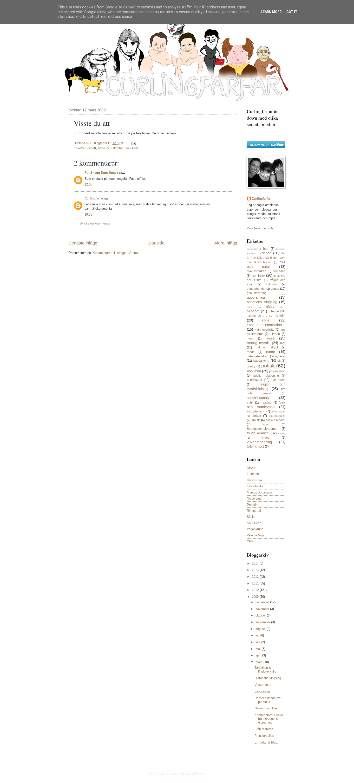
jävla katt (267, 316)
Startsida (155, 243)
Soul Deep (254, 523)
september (263, 622)
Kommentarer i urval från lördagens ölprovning (269, 718)
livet (250, 338)
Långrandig (262, 691)
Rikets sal (254, 511)
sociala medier (275, 420)
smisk (255, 420)
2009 (256, 596)
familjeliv (258, 275)
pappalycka (261, 360)
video (265, 437)
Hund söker (255, 480)
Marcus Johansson (260, 492)
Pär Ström (278, 380)
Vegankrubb (255, 529)
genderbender (256, 288)
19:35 (88, 214)
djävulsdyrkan (256, 271)
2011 (256, 583)
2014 (256, 563)
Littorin (275, 334)
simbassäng (278, 411)
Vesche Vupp (256, 535)
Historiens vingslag (268, 678)
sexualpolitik (255, 411)
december (263, 602)
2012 (256, 576)
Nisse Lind (254, 498)
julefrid (251, 315)
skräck (256, 415)
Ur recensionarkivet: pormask (268, 699)
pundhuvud (254, 380)
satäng (267, 402)
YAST (251, 541)
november (263, 609)
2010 (256, 590)
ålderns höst (255, 446)
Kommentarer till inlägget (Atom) (115, 253)
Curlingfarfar (94, 198)
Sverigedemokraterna (261, 428)
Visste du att (263, 685)
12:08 (88, 184)
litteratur (257, 334)
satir (250, 402)
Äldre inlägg (225, 243)
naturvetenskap (257, 356)
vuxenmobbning (259, 442)
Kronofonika (255, 486)
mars (259, 662)
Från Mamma (264, 729)
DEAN (251, 468)
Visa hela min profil (260, 228)
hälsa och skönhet (111, 148)
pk (279, 360)
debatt (91, 148)
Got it (291, 12)
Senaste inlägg (83, 243)
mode (251, 352)
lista (283, 329)
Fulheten (253, 474)
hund (250, 307)
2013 (256, 570)
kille (282, 316)
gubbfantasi (256, 297)
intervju (274, 311)
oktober (261, 615)
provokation (277, 371)
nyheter (280, 356)
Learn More (271, 12)
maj (259, 649)
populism (131, 148)
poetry (251, 366)
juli (258, 635)
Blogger (199, 773)
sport (266, 424)
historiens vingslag (262, 302)
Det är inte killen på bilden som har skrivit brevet (266, 258)
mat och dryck (267, 347)
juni (258, 642)
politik (268, 365)
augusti (261, 629)
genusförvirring (257, 293)
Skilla (251, 517)
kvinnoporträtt (264, 329)
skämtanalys (277, 415)
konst (266, 320)
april (259, 655)
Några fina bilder (266, 708)
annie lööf (252, 249)
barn (266, 248)
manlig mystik (258, 343)
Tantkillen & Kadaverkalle (265, 669)
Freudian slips (264, 736)
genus (275, 288)
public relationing (266, 375)
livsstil (270, 338)
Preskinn (253, 505)
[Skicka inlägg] (133, 143)
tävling (281, 433)
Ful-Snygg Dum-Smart (101, 172)
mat (282, 343)
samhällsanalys (259, 398)
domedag (279, 271)
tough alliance (258, 433)
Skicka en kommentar (95, 223)
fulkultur (271, 284)
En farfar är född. (266, 742)
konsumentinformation (264, 325)
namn (270, 352)
